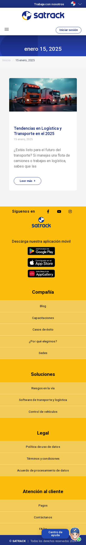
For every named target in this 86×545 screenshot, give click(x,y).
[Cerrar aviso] (42, 529)
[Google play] (41, 251)
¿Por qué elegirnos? (43, 341)
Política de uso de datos (43, 446)
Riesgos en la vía (43, 388)
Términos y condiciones (43, 458)
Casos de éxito (43, 329)
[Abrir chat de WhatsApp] (75, 534)
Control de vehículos (43, 411)
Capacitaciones (43, 318)
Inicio (6, 60)
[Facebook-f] (48, 211)
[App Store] (41, 262)
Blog (43, 306)
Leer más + (27, 181)
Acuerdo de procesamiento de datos (43, 470)
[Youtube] (59, 211)
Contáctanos (43, 517)
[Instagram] (70, 211)
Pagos (43, 505)
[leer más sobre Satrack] (41, 222)
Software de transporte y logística (43, 400)
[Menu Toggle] (6, 29)
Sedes (43, 353)
